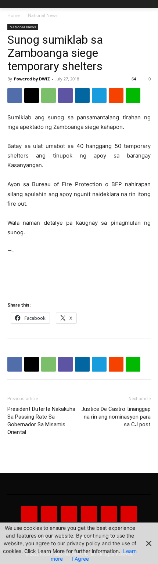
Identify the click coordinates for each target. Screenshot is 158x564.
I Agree (80, 559)
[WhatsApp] (48, 95)
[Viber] (65, 95)
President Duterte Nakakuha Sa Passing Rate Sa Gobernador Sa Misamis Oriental (41, 420)
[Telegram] (99, 95)
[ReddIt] (116, 95)
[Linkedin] (82, 95)
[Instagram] (49, 514)
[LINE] (133, 95)
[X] (31, 95)
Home (13, 15)
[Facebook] (14, 95)
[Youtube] (129, 514)
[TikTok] (89, 514)
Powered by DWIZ (32, 79)
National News (43, 15)
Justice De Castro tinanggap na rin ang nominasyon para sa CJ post (116, 417)
